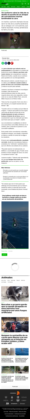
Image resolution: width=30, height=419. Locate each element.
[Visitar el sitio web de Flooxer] (22, 404)
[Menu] (28, 4)
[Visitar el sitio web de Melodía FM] (7, 404)
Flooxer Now (4, 251)
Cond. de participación (9, 413)
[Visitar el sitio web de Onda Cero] (18, 400)
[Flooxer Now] (6, 4)
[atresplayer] (22, 4)
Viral (8, 6)
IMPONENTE (18, 375)
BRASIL (3, 302)
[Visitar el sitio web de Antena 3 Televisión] (6, 397)
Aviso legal (6, 411)
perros (4, 254)
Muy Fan (4, 6)
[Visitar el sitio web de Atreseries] (12, 400)
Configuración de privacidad (20, 413)
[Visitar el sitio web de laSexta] (12, 397)
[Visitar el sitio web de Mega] (6, 400)
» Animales (10, 251)
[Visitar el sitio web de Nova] (24, 397)
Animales (6, 278)
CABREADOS (4, 375)
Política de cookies (22, 411)
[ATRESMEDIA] (15, 393)
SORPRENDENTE (5, 333)
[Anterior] (2, 1)
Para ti (18, 6)
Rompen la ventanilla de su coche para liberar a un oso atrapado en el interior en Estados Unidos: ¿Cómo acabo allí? (15, 178)
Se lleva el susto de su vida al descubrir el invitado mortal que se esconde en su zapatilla (7, 360)
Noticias (13, 6)
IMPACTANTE (18, 357)
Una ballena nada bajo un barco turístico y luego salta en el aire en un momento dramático (14, 197)
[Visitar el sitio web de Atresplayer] (15, 404)
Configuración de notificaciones (12, 415)
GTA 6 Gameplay (17, 1)
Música (23, 6)
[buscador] (25, 4)
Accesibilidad (21, 415)
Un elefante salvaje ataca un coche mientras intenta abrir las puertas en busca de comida (21, 378)
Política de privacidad (13, 411)
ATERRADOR (4, 357)
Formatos (10, 282)
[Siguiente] (28, 1)
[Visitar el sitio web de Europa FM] (24, 400)
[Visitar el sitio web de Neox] (18, 397)
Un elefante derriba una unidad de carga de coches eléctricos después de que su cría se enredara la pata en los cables (7, 379)
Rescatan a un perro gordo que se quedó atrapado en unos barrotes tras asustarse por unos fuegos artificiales (15, 172)
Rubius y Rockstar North (9, 1)
